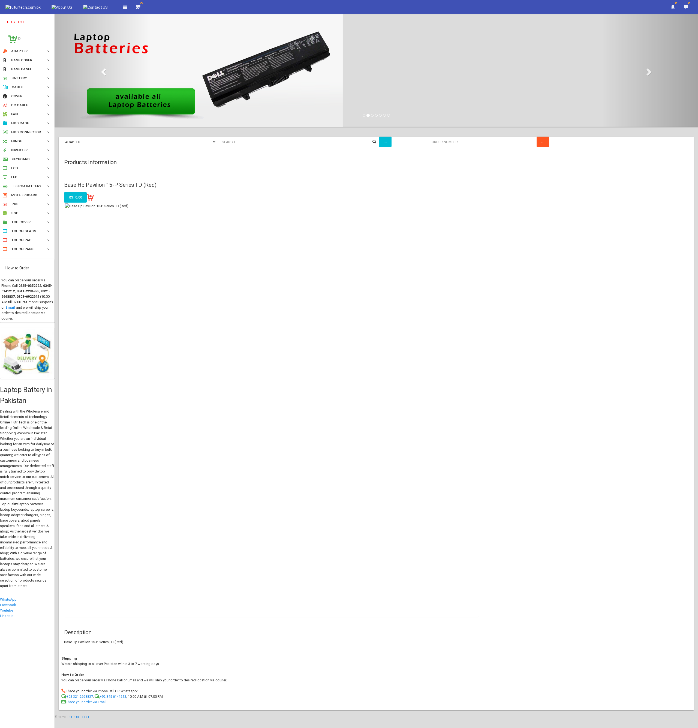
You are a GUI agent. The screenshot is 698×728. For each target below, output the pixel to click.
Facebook (8, 605)
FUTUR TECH (78, 717)
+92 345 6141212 (113, 696)
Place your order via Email (86, 702)
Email (10, 307)
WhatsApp (8, 599)
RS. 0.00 (75, 197)
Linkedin (6, 616)
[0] (19, 38)
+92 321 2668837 (79, 696)
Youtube (6, 610)
